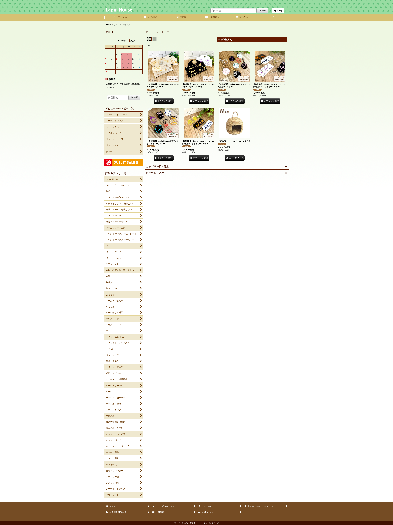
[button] (273, 17)
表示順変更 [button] (226, 39)
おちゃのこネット (191, 523)
